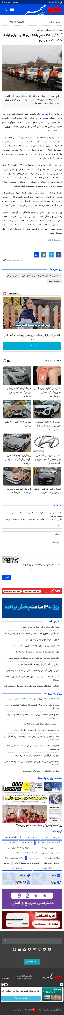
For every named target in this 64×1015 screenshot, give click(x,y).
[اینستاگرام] (39, 949)
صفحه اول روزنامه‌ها (50, 778)
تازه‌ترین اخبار (54, 621)
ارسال (6, 577)
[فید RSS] (24, 949)
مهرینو (6, 863)
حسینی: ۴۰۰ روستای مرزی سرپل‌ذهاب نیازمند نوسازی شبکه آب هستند (31, 678)
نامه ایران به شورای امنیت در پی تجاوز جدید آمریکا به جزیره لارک (31, 633)
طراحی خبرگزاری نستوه (47, 1009)
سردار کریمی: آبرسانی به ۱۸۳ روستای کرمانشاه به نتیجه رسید (32, 670)
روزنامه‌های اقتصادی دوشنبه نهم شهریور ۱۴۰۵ (37, 825)
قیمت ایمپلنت (30, 853)
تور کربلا (41, 842)
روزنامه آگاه (17, 868)
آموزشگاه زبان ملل (52, 863)
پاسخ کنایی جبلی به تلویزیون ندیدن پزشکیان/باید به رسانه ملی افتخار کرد (32, 763)
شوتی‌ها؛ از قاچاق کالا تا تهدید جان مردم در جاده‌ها (37, 755)
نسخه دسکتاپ (32, 961)
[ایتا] (14, 949)
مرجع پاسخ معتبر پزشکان (18, 847)
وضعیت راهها (55, 281)
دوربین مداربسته (49, 847)
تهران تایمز (47, 868)
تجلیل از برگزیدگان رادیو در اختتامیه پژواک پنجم (38, 664)
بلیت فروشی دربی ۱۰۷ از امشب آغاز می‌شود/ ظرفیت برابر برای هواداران (32, 706)
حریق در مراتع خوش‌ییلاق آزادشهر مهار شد (41, 639)
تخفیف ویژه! (21, 998)
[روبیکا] (29, 949)
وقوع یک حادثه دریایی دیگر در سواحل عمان (40, 627)
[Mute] (11, 327)
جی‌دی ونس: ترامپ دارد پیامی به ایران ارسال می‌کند (36, 730)
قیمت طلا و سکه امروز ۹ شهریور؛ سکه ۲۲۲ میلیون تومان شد (32, 699)
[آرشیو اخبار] (19, 949)
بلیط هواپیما (34, 858)
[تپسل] (4, 293)
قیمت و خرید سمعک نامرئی (27, 863)
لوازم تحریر (32, 837)
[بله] (44, 949)
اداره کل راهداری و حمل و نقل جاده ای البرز (41, 275)
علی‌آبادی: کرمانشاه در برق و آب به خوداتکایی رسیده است (34, 658)
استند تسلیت (27, 842)
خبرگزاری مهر (47, 114)
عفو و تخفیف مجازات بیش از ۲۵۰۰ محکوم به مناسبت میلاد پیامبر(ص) (33, 716)
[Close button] (61, 984)
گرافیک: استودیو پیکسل (23, 1009)
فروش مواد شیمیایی (51, 853)
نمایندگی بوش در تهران (14, 858)
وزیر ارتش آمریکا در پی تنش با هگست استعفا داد (37, 652)
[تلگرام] (49, 949)
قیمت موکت (54, 842)
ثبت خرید (32, 346)
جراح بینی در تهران (51, 837)
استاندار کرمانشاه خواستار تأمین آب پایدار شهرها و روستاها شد (31, 686)
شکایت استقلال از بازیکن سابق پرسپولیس (40, 771)
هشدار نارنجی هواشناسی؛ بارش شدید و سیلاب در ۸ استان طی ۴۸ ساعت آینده (31, 738)
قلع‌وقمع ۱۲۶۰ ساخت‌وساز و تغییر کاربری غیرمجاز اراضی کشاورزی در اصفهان (31, 747)
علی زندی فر (12, 275)
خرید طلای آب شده (13, 837)
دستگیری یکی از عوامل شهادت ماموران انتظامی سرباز (36, 646)
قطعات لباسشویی (11, 853)
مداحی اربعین (10, 842)
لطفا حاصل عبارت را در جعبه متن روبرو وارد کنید (40, 564)
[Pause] (7, 327)
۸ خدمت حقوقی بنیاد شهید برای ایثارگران (41, 724)
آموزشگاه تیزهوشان (52, 858)
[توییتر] (34, 949)
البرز (50, 22)
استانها (58, 22)
